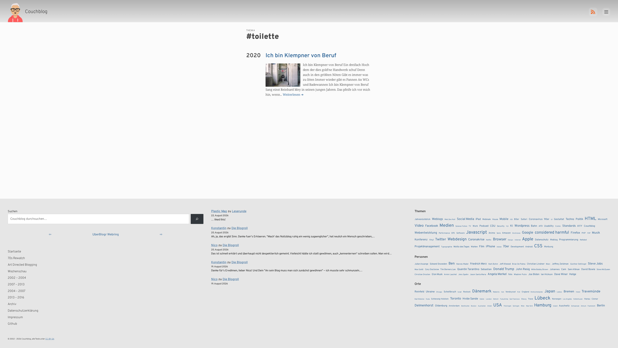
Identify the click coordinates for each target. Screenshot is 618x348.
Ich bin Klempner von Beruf (301, 55)
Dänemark (482, 291)
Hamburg (542, 305)
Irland (578, 292)
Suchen (12, 211)
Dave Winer (561, 274)
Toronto (455, 299)
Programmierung (568, 239)
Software (460, 233)
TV (470, 226)
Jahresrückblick (422, 219)
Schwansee (575, 306)
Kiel (518, 292)
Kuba (428, 299)
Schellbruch (450, 291)
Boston (473, 306)
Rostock (467, 292)
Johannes (555, 269)
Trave (530, 299)
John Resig (523, 269)
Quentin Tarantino (468, 269)
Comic (558, 226)
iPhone (490, 246)
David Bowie (588, 269)
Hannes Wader (462, 264)
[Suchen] (197, 219)
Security (501, 226)
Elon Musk (437, 274)
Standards (569, 226)
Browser (499, 239)
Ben (452, 263)
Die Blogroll (239, 228)
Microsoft (602, 219)
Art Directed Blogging (22, 265)
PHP (584, 233)
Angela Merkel (497, 274)
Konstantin (218, 228)
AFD (541, 226)
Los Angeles (567, 299)
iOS (511, 219)
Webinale (486, 219)
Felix (510, 274)
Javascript (476, 232)
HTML (590, 219)
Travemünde (591, 291)
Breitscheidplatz (537, 292)
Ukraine (430, 291)
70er (506, 246)
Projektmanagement (427, 246)
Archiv (12, 304)
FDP (588, 233)
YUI (507, 226)
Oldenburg (441, 305)
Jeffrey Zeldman (560, 264)
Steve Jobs (595, 264)
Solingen (516, 306)
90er (546, 219)
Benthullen (465, 306)
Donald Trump (503, 269)
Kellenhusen (578, 299)
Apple (527, 239)
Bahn (534, 226)
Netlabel (583, 240)
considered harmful (552, 232)
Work (475, 226)
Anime (492, 233)
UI (551, 219)
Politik (579, 219)
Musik (596, 233)
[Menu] (606, 12)
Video (419, 225)
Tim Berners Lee (448, 269)
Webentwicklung (426, 233)
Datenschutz (541, 239)
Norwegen (556, 299)
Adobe (499, 247)
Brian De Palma (518, 264)
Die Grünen (516, 233)
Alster (489, 306)
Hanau (587, 299)
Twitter (440, 239)
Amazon (506, 233)
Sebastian (486, 269)
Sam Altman (574, 269)
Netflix (488, 240)
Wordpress (522, 226)
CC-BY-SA (49, 339)
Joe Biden (533, 274)
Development (517, 246)
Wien (522, 306)
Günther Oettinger (578, 264)
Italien (482, 299)
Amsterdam (454, 306)
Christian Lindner (535, 264)
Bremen (569, 292)
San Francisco (515, 299)
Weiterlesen (291, 94)
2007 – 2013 (16, 284)
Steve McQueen (603, 269)
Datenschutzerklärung (23, 311)
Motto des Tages (461, 246)
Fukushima (504, 299)
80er (516, 219)
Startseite (14, 252)
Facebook (431, 226)
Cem (563, 269)
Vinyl (431, 240)
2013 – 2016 (16, 298)
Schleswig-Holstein (440, 299)
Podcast (484, 226)
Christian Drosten (422, 274)
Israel (460, 292)
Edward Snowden (438, 264)
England (525, 292)
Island (555, 306)
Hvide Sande (470, 299)
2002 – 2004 (17, 278)
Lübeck (542, 298)
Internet (518, 240)
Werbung (548, 246)
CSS (538, 246)
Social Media (465, 219)
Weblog (554, 239)
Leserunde (239, 211)
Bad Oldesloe (419, 299)
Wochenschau (17, 271)
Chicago (439, 292)
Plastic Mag (219, 211)
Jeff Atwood (505, 264)
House (495, 219)
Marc (548, 264)
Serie (499, 233)
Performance (444, 233)
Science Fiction (461, 226)
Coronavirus (536, 219)
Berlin (601, 306)
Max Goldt (419, 269)
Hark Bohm (493, 264)
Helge (572, 274)
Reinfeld (419, 291)
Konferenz (421, 240)
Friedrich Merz (478, 264)
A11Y (579, 226)
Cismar (595, 299)
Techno (570, 219)
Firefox (575, 233)
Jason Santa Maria (478, 274)
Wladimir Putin (520, 274)
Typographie (446, 247)
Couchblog (589, 226)
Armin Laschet (450, 274)
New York (529, 306)
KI (511, 226)
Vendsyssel (511, 292)
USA (497, 305)
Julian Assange (421, 264)
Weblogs (437, 219)
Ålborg (523, 299)
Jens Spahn (463, 274)
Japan (549, 291)
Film (481, 246)
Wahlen (474, 246)
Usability (549, 226)
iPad (478, 219)
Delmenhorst (424, 306)
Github (17, 324)
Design (510, 240)
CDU (492, 226)
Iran (502, 292)
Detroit (495, 299)
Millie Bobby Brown (539, 269)
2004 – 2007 (16, 291)
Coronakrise (476, 240)
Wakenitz (496, 292)
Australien (482, 306)
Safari (524, 219)
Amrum (583, 306)
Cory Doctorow (432, 269)
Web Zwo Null (450, 219)
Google (527, 232)
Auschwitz (564, 305)
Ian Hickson (547, 274)
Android (529, 246)
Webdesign (457, 239)
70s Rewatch (16, 258)
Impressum (15, 317)
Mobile (504, 219)
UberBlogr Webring (105, 235)
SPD (453, 233)
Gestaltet (559, 219)
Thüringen (507, 306)
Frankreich (591, 306)
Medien (447, 225)
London (489, 299)
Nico (214, 245)
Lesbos (559, 292)
